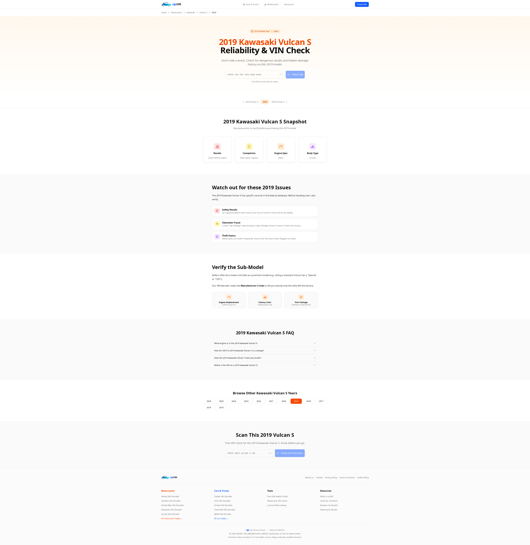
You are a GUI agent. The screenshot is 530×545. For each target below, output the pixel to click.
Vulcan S (203, 12)
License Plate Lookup (276, 505)
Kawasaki (190, 12)
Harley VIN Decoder (170, 496)
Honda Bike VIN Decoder (172, 505)
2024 (234, 401)
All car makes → (221, 518)
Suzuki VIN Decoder (170, 514)
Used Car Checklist (328, 501)
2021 (271, 401)
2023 (246, 401)
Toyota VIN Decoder (223, 496)
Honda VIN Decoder (223, 505)
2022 (259, 401)
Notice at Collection (277, 530)
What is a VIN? (326, 496)
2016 (209, 407)
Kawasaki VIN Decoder (171, 509)
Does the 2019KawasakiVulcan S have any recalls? (237, 358)
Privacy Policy (331, 477)
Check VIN (362, 4)
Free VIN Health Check (277, 496)
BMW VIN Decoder (222, 514)
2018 (308, 401)
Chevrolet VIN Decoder (224, 509)
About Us (309, 477)
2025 (221, 401)
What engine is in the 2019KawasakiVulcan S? (235, 343)
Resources (289, 4)
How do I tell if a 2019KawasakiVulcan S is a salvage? (239, 350)
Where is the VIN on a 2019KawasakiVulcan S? (236, 365)
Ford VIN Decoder (222, 501)
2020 (284, 401)
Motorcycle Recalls (328, 509)
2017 (321, 401)
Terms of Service (347, 477)
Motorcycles (272, 4)
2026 (209, 401)
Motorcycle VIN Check (277, 501)
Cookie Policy (363, 477)
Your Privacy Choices (257, 530)
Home (164, 12)
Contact (319, 477)
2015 (221, 407)
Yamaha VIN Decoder (171, 501)
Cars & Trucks (252, 4)
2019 (296, 401)
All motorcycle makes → (172, 518)
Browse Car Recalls (329, 505)
